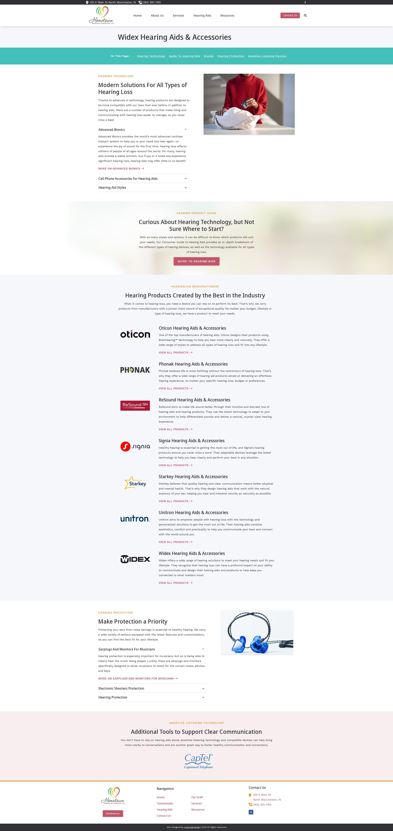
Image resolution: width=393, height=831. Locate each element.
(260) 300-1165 (151, 2)
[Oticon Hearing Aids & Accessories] (135, 334)
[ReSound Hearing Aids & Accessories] (135, 405)
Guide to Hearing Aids (196, 261)
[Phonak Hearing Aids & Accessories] (135, 370)
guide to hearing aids (184, 56)
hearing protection (230, 56)
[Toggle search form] (305, 15)
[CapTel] (198, 761)
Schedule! (113, 813)
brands (209, 56)
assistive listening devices (267, 56)
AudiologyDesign (192, 827)
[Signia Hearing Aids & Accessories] (135, 446)
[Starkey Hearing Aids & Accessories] (135, 482)
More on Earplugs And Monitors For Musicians (136, 678)
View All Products (173, 352)
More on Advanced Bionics (119, 168)
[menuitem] (137, 15)
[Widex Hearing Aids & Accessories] (135, 559)
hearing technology (151, 56)
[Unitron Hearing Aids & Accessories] (135, 518)
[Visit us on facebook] (305, 2)
